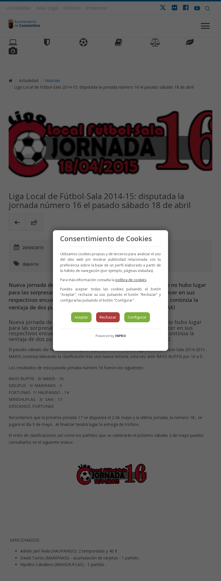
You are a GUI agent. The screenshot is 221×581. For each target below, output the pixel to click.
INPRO (120, 336)
